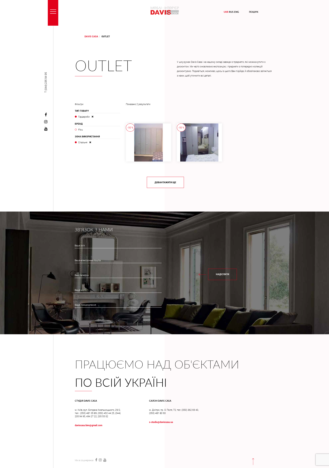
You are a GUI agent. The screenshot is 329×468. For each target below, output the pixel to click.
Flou (80, 129)
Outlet (103, 66)
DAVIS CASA (91, 36)
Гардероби (84, 116)
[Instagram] (45, 122)
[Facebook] (45, 115)
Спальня (82, 142)
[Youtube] (45, 129)
